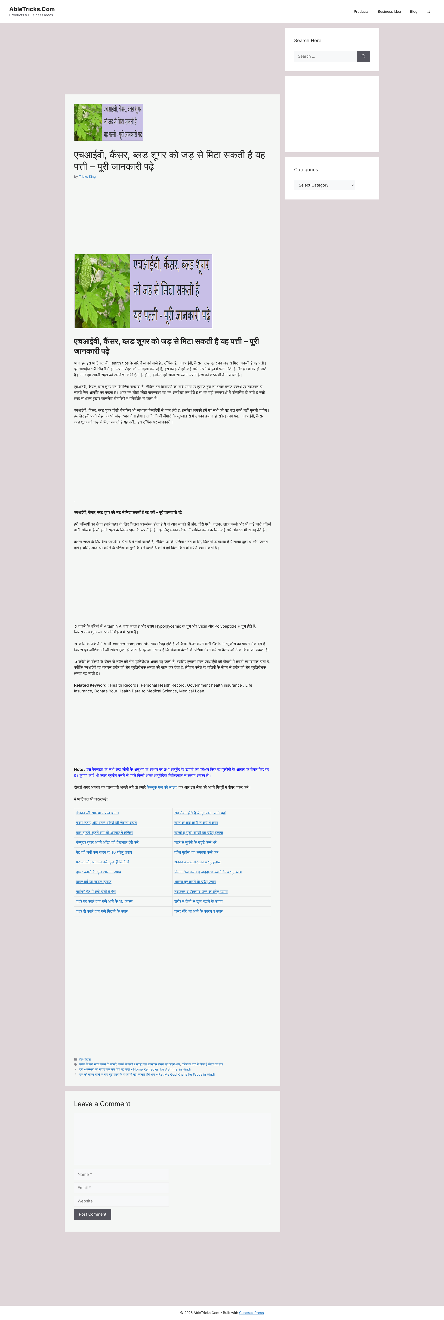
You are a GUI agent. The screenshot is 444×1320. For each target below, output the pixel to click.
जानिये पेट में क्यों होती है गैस (96, 891)
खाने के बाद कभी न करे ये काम (196, 822)
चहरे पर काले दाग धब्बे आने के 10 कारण (104, 901)
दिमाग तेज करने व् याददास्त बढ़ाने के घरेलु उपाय (208, 872)
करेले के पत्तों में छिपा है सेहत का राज (202, 1064)
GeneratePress (251, 1313)
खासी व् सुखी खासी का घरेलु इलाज (198, 832)
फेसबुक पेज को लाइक (162, 787)
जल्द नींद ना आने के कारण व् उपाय (198, 911)
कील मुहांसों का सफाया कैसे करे (196, 852)
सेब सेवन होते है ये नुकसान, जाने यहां (200, 813)
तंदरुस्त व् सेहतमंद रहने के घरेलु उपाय (201, 891)
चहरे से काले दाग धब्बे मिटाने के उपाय (102, 911)
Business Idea (389, 11)
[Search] (363, 56)
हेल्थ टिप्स (85, 1059)
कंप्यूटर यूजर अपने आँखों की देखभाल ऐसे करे (108, 842)
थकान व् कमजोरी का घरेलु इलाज (197, 862)
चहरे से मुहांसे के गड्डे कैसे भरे (196, 842)
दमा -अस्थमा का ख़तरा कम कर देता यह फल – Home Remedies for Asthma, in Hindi (135, 1069)
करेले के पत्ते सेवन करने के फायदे (98, 1064)
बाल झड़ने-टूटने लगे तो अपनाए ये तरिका (104, 832)
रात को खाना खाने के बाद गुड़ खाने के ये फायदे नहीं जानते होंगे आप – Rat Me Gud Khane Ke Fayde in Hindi (147, 1074)
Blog (413, 11)
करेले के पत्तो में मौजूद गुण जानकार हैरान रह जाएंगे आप (149, 1064)
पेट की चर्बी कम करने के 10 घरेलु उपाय (104, 852)
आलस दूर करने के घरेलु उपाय (195, 881)
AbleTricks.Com (32, 9)
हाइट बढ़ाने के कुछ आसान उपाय (98, 872)
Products (361, 11)
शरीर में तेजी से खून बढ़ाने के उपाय (198, 901)
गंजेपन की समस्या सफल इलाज (97, 813)
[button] (428, 12)
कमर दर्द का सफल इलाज (93, 881)
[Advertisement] (172, 60)
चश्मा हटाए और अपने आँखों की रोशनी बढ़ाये (106, 822)
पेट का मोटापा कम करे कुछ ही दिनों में (102, 862)
